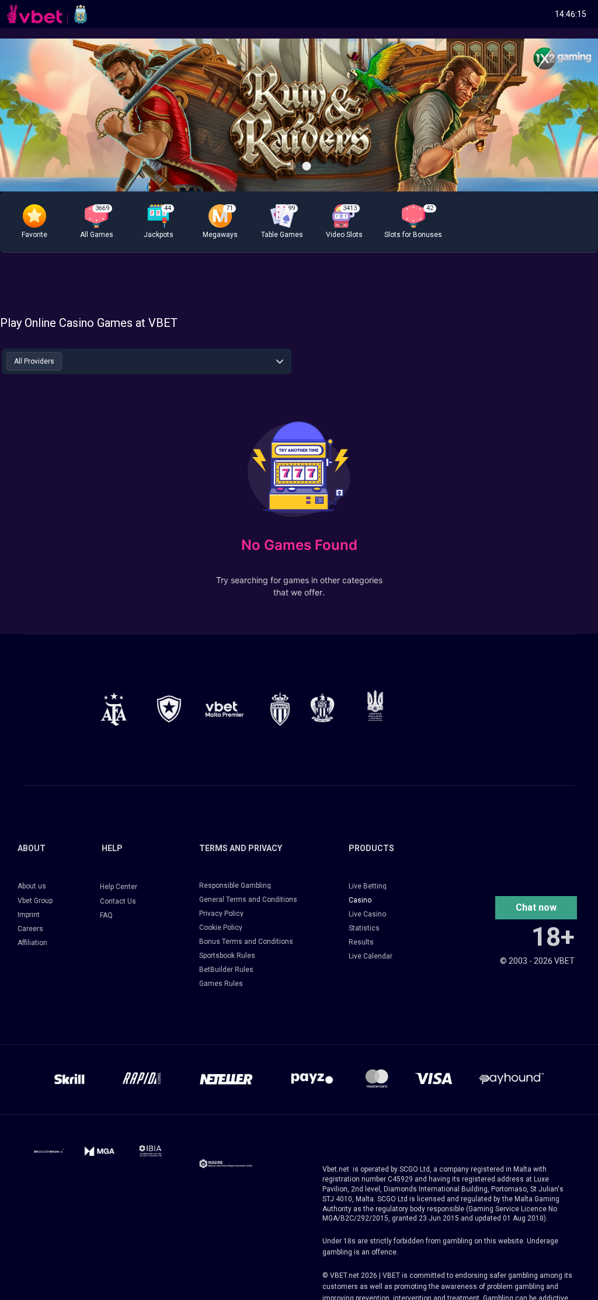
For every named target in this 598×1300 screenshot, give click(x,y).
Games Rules (221, 983)
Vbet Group (35, 900)
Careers (30, 928)
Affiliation (32, 942)
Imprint (29, 914)
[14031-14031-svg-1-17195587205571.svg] (48, 1151)
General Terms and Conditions (248, 899)
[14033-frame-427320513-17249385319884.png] (225, 1163)
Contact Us (118, 901)
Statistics (364, 928)
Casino (360, 900)
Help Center (118, 887)
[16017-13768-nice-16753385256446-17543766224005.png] (322, 707)
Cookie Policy (220, 927)
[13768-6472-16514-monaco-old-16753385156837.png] (280, 709)
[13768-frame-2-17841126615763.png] (225, 709)
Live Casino (367, 914)
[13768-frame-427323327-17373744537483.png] (114, 709)
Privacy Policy (221, 913)
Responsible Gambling (235, 885)
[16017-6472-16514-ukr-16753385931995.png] (374, 705)
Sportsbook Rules (227, 955)
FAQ (106, 915)
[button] (34, 221)
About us (32, 886)
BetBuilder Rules (226, 969)
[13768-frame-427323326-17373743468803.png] (169, 709)
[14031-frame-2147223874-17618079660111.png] (150, 1151)
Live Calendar (370, 956)
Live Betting (368, 886)
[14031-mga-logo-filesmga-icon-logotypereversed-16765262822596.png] (99, 1151)
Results (361, 942)
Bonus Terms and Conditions (246, 941)
